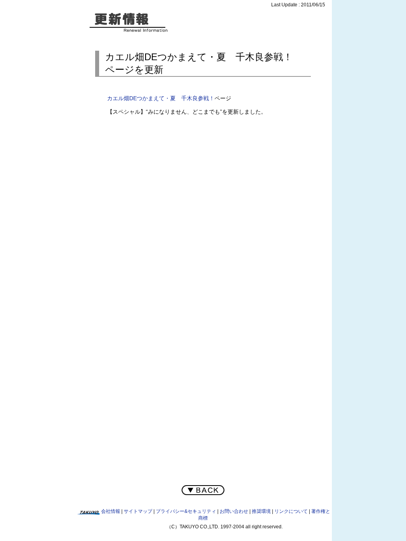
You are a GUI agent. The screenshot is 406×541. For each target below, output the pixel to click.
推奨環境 (261, 511)
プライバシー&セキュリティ (186, 511)
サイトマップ (138, 511)
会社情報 (110, 511)
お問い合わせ (234, 511)
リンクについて (291, 511)
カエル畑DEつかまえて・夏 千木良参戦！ (160, 98)
